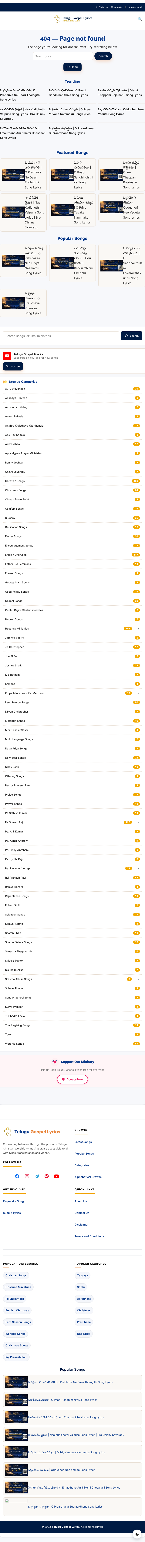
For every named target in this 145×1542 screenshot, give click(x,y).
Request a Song (13, 1201)
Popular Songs (84, 1153)
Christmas (84, 1310)
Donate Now (74, 1079)
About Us (102, 7)
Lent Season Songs (18, 1322)
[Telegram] (37, 1176)
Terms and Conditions (89, 1236)
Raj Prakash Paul (16, 1357)
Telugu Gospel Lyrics (65, 1526)
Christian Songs (16, 1275)
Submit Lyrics (12, 1213)
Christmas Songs (16, 1345)
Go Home (72, 67)
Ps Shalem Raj (14, 1298)
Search (103, 56)
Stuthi (81, 1287)
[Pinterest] (46, 1176)
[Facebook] (17, 1176)
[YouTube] (56, 1176)
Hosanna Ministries (18, 1287)
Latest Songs (83, 1141)
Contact (116, 7)
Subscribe (13, 366)
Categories (82, 1165)
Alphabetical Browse (88, 1176)
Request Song (133, 7)
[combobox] (61, 335)
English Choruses (17, 1310)
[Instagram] (27, 1176)
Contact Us (82, 1213)
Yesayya (82, 1275)
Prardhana (84, 1322)
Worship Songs (15, 1333)
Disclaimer (82, 1224)
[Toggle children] (138, 628)
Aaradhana (84, 1298)
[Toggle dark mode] (137, 1534)
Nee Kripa (83, 1333)
